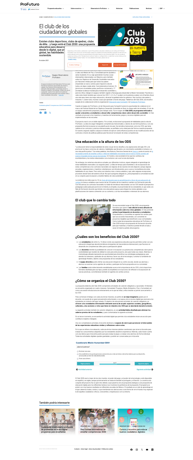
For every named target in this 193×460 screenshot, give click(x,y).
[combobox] (142, 17)
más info (61, 95)
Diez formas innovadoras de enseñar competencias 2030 (93, 430)
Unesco (135, 151)
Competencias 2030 (56, 105)
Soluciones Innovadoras (62, 17)
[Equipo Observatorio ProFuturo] (46, 76)
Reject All (105, 65)
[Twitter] (50, 113)
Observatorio (48, 17)
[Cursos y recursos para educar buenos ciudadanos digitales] (136, 422)
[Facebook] (40, 112)
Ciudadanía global (44, 105)
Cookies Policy (72, 59)
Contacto (77, 449)
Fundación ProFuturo (137, 102)
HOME (41, 17)
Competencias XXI (99, 426)
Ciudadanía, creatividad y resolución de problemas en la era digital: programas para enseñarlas (57, 429)
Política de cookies (107, 449)
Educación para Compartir (118, 102)
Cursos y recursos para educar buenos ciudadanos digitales (133, 430)
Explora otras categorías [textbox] (141, 17)
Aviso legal (84, 449)
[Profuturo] (30, 6)
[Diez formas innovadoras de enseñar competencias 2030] (96, 422)
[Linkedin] (45, 112)
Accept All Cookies (120, 65)
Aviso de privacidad (94, 449)
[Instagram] (136, 449)
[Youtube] (147, 449)
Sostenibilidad (67, 105)
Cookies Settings (74, 65)
